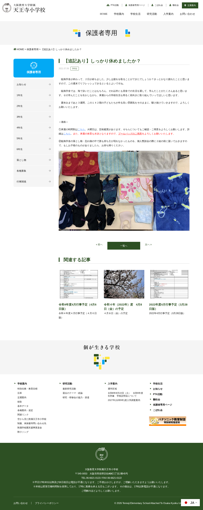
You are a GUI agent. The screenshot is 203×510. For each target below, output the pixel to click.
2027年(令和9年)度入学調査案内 (124, 400)
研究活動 (152, 14)
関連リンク (23, 414)
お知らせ (21, 84)
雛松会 (175, 5)
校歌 (19, 401)
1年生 (20, 95)
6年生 (20, 149)
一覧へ (123, 245)
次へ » (148, 244)
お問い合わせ (187, 14)
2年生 (20, 106)
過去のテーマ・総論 (73, 393)
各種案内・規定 (25, 410)
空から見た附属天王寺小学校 (31, 419)
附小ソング (23, 432)
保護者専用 (33, 49)
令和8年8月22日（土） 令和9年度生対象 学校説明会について (125, 394)
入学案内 (168, 14)
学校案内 (119, 14)
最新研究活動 (69, 388)
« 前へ (99, 244)
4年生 (20, 127)
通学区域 (112, 388)
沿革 (19, 393)
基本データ (23, 406)
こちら (81, 129)
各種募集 (21, 170)
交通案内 (191, 5)
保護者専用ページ (136, 5)
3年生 (20, 116)
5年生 (20, 138)
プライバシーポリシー (47, 503)
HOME (104, 14)
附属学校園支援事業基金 (29, 427)
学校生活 (135, 14)
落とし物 (21, 160)
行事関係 (21, 181)
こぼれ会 (158, 5)
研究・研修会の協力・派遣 (76, 397)
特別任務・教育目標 (27, 388)
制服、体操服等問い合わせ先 (31, 423)
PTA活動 (114, 5)
